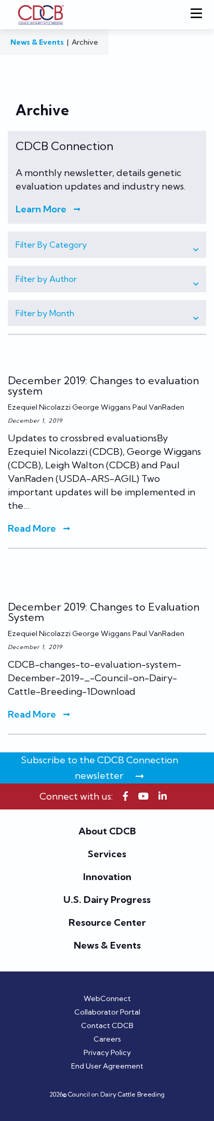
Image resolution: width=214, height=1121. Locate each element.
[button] (107, 244)
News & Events (37, 42)
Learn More (41, 209)
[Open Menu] (198, 14)
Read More (32, 528)
